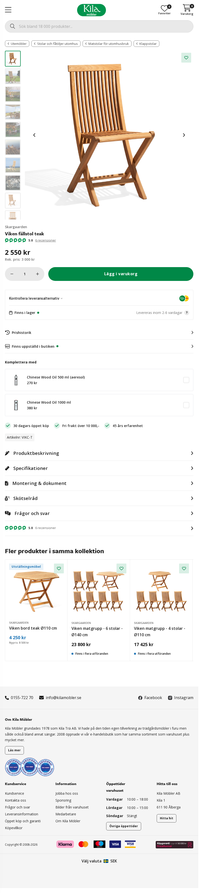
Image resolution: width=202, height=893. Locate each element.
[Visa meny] (8, 10)
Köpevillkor (13, 827)
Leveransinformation (21, 814)
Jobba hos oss (66, 793)
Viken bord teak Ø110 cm (33, 628)
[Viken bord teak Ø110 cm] (36, 591)
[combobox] (99, 26)
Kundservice (14, 793)
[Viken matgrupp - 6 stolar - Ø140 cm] (98, 591)
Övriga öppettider (123, 826)
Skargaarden (16, 226)
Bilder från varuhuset (72, 807)
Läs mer (14, 750)
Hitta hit (166, 818)
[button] (99, 313)
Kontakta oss (15, 800)
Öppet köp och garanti (23, 821)
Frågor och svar (17, 807)
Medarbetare (65, 814)
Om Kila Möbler (67, 821)
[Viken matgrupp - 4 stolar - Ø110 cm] (161, 591)
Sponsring (63, 800)
